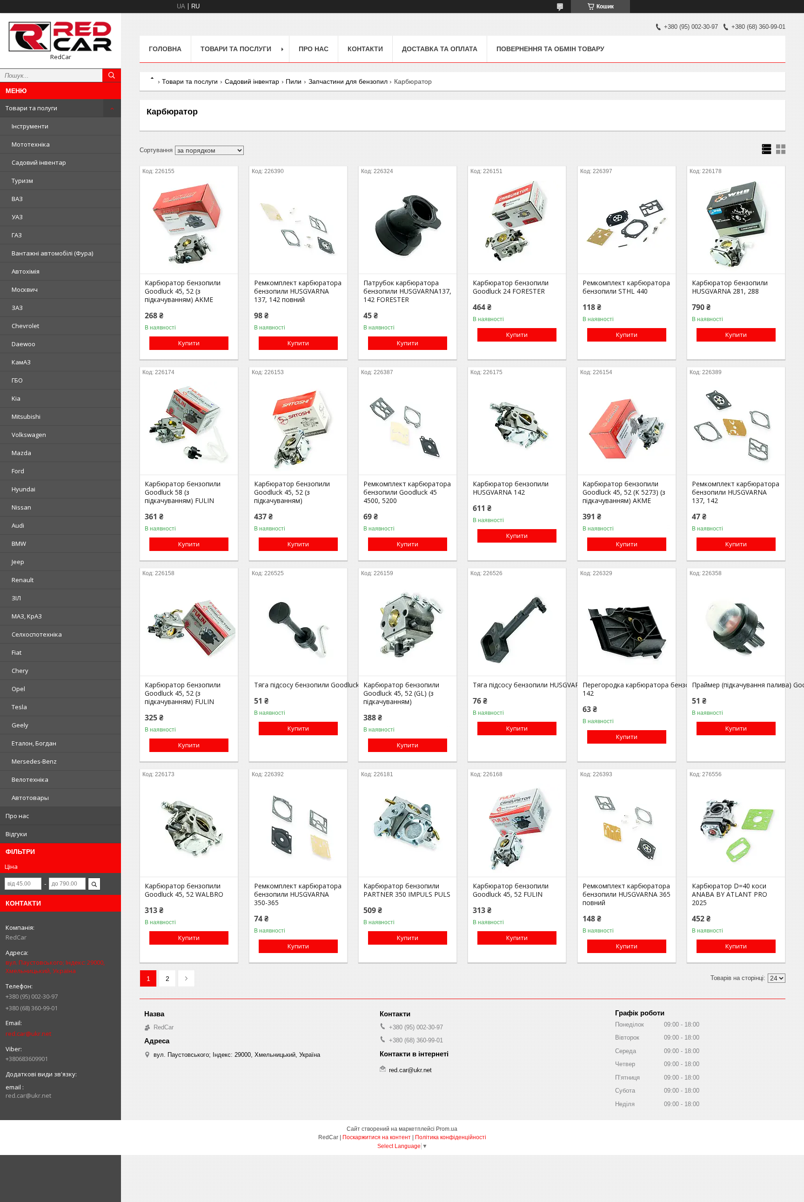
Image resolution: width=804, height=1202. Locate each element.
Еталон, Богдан (34, 743)
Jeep (18, 561)
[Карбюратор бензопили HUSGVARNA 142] (517, 428)
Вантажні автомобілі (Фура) (52, 253)
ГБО (17, 380)
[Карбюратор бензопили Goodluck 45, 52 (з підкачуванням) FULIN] (189, 629)
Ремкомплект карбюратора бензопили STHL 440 (626, 287)
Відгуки (16, 834)
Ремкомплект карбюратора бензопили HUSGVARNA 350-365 (298, 894)
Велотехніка (30, 779)
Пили (294, 81)
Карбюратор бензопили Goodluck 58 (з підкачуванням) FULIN (183, 492)
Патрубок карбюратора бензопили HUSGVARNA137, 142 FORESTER (407, 291)
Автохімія (26, 271)
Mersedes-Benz (34, 761)
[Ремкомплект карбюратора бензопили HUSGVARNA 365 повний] (627, 830)
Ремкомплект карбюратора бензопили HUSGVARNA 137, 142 (735, 492)
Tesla (19, 707)
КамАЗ (21, 362)
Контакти (365, 49)
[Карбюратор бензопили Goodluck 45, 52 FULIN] (517, 830)
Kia (16, 398)
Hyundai (23, 489)
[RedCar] (60, 36)
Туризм (22, 180)
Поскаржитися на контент (376, 1137)
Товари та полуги (31, 108)
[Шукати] (111, 75)
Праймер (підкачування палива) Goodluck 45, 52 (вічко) (736, 685)
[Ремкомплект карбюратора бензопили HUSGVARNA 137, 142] (736, 428)
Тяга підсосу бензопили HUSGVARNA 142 (517, 685)
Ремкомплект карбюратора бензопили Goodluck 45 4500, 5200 (407, 492)
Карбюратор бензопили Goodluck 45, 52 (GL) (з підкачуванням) (401, 693)
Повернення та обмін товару (550, 49)
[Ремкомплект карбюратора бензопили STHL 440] (627, 227)
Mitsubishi (26, 416)
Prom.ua (446, 1129)
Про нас (17, 816)
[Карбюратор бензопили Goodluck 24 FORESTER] (517, 227)
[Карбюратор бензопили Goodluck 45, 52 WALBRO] (189, 830)
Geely (20, 725)
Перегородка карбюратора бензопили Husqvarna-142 (627, 689)
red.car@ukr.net (28, 1033)
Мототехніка (31, 144)
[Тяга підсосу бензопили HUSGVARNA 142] (517, 629)
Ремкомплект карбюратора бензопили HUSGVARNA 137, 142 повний (298, 291)
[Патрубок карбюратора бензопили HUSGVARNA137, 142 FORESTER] (407, 227)
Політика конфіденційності (450, 1137)
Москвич (25, 289)
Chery (20, 670)
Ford (18, 471)
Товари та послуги (236, 49)
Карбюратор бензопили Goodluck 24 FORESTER (511, 287)
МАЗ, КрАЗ (27, 616)
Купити (189, 343)
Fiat (16, 652)
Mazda (21, 453)
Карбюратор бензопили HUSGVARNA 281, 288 (730, 287)
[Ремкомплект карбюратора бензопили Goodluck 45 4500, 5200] (407, 428)
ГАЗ (17, 235)
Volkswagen (29, 434)
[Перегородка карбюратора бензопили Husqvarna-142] (627, 629)
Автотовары (30, 797)
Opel (18, 689)
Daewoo (23, 344)
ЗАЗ (17, 307)
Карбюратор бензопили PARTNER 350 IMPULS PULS (406, 890)
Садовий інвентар (39, 162)
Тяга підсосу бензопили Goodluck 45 (298, 685)
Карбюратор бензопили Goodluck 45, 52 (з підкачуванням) (292, 492)
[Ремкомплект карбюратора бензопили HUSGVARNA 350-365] (298, 830)
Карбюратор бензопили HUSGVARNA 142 (511, 488)
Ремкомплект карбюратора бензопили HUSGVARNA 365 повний (626, 894)
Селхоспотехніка (37, 634)
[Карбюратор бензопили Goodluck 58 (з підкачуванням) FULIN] (189, 428)
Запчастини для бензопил (348, 81)
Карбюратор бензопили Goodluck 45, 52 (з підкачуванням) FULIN (183, 693)
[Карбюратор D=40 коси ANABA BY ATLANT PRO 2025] (736, 830)
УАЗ (17, 217)
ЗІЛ (16, 598)
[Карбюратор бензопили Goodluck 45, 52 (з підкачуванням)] (298, 428)
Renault (23, 580)
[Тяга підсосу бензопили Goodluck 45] (298, 629)
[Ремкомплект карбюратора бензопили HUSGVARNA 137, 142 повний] (298, 227)
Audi (18, 525)
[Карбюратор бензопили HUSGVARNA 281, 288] (736, 227)
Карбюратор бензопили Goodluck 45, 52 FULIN (511, 890)
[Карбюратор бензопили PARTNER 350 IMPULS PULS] (407, 830)
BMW (19, 543)
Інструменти (30, 126)
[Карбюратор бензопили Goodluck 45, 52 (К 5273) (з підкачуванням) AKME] (627, 428)
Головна (165, 49)
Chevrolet (25, 326)
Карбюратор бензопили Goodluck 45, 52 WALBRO (184, 890)
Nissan (21, 507)
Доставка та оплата (439, 49)
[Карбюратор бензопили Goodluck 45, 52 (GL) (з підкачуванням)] (407, 629)
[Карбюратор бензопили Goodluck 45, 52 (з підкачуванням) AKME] (189, 227)
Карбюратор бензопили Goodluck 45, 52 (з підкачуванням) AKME (183, 291)
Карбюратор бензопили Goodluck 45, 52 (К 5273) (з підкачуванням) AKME (624, 492)
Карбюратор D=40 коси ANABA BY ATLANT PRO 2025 (729, 894)
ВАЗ (17, 199)
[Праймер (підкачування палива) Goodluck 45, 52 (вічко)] (736, 629)
